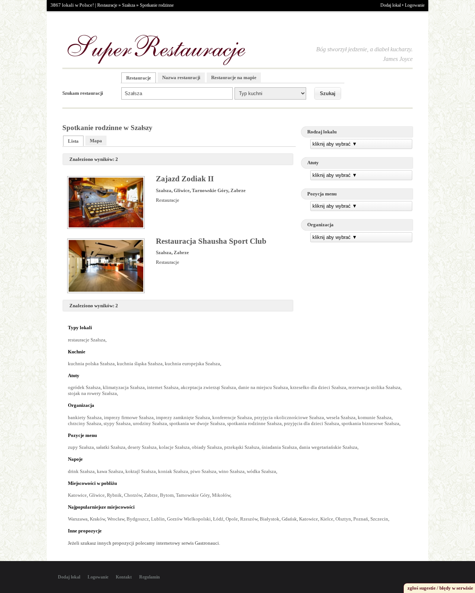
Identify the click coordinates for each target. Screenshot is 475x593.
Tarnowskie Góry (210, 190)
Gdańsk (289, 519)
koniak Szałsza (173, 471)
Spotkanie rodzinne (157, 5)
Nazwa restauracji (181, 77)
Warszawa (78, 519)
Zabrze (238, 190)
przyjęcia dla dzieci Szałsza (311, 423)
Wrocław (115, 519)
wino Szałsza (232, 471)
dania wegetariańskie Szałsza (328, 447)
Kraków (97, 519)
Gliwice (182, 190)
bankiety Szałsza (85, 417)
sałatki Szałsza (110, 447)
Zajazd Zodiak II (185, 178)
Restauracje (107, 5)
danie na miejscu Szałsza (263, 387)
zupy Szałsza (81, 447)
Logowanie (415, 5)
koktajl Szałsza (140, 471)
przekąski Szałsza (241, 447)
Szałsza (128, 5)
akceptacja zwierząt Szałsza (208, 387)
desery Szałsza (142, 447)
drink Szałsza (81, 471)
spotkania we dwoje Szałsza (197, 423)
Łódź (218, 519)
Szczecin (379, 519)
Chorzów (133, 495)
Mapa (96, 140)
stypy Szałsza (117, 423)
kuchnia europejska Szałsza (192, 363)
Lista (73, 141)
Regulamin (149, 577)
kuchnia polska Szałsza (91, 363)
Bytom (167, 495)
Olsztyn (343, 519)
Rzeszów (249, 519)
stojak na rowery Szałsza (92, 393)
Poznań (360, 519)
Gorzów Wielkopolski (189, 519)
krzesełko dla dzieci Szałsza (318, 387)
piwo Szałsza (203, 471)
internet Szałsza (162, 387)
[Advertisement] (357, 300)
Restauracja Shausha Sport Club (211, 241)
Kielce (326, 519)
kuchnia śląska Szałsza (140, 363)
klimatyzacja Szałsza (124, 387)
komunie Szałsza (375, 417)
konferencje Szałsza (232, 417)
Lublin (158, 519)
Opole (232, 519)
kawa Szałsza (110, 471)
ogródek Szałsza (84, 387)
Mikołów (221, 495)
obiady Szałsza (207, 447)
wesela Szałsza (341, 417)
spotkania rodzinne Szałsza (254, 423)
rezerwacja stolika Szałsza (374, 387)
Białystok (269, 519)
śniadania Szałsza (279, 447)
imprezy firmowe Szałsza (129, 417)
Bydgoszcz (138, 519)
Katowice (77, 495)
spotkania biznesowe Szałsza (370, 423)
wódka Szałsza (261, 471)
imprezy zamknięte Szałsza (183, 417)
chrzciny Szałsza (84, 423)
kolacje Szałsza (174, 447)
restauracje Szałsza (86, 340)
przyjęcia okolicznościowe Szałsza (289, 417)
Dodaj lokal (390, 5)
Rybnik (114, 495)
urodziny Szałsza (150, 423)
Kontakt (124, 577)
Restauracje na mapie (233, 77)
